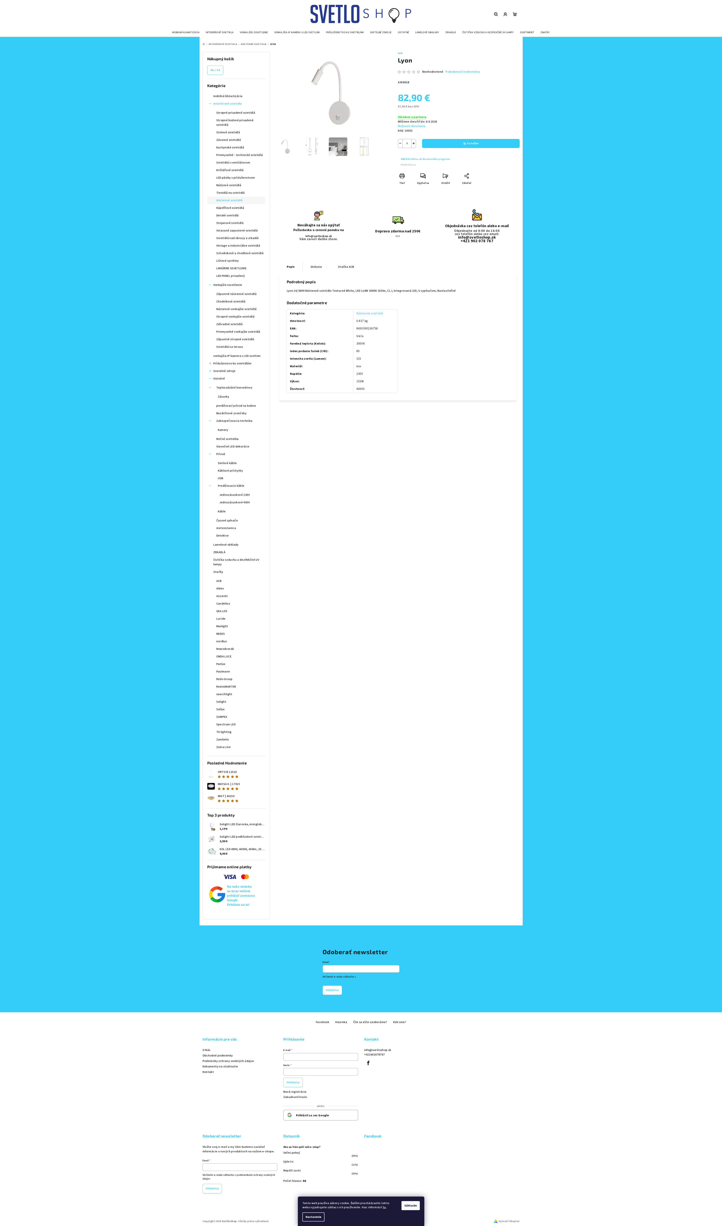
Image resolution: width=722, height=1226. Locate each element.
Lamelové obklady (226, 545)
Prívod (220, 454)
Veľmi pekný (291, 1153)
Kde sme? (399, 1022)
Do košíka (473, 143)
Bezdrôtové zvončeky (231, 413)
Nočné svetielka (227, 439)
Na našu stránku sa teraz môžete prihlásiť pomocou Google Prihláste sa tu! (241, 895)
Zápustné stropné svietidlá (235, 339)
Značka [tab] (346, 267)
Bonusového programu (436, 159)
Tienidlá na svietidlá (230, 193)
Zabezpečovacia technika (234, 421)
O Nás (206, 1050)
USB (220, 478)
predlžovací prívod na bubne (236, 406)
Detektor (222, 536)
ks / (215, 70)
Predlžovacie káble (231, 486)
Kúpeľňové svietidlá (230, 208)
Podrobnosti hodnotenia (462, 72)
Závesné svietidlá (228, 140)
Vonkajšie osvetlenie (227, 285)
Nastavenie (313, 1217)
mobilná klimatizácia (228, 96)
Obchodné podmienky (218, 1055)
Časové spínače (227, 520)
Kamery (223, 430)
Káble (222, 511)
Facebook (322, 1022)
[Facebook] (368, 1063)
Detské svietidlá (227, 215)
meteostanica (226, 528)
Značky (218, 572)
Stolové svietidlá (228, 132)
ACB (400, 53)
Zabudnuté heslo (295, 1097)
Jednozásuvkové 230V (234, 495)
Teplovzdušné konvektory (234, 388)
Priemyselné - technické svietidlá (239, 155)
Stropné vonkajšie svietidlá (235, 317)
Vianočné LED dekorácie (233, 446)
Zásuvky (223, 397)
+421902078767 (374, 1055)
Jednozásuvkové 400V (234, 502)
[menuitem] (186, 32)
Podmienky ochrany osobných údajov (228, 1061)
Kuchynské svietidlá (230, 147)
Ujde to (288, 1162)
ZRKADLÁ (219, 552)
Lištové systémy (227, 261)
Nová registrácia (295, 1092)
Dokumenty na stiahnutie (220, 1066)
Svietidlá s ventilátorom (233, 162)
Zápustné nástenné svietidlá (236, 294)
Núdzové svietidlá (228, 185)
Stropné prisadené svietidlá (235, 113)
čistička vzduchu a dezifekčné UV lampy (236, 562)
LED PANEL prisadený (230, 276)
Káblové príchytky (230, 471)
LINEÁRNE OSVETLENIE (231, 268)
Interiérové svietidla (227, 104)
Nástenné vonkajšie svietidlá (236, 309)
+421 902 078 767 (477, 241)
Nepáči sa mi (292, 1170)
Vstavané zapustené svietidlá (237, 230)
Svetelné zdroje (224, 371)
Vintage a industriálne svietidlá (238, 246)
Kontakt (208, 1072)
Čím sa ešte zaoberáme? (370, 1022)
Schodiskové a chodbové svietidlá (240, 253)
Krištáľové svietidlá (230, 170)
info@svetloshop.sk (318, 236)
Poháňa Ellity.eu (408, 164)
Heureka (341, 1022)
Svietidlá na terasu (229, 347)
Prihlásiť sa (332, 990)
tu (384, 1207)
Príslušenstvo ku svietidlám (232, 363)
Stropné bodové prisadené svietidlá (235, 122)
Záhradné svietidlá (229, 324)
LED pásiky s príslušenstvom (235, 178)
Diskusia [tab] (316, 267)
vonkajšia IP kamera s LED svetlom (237, 356)
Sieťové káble (227, 463)
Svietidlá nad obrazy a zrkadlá (237, 238)
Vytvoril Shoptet (509, 1221)
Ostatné (219, 378)
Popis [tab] (291, 267)
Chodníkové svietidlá (231, 301)
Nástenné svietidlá (229, 200)
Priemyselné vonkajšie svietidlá (238, 332)
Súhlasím (410, 1206)
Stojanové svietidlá (230, 223)
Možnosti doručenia (411, 126)
